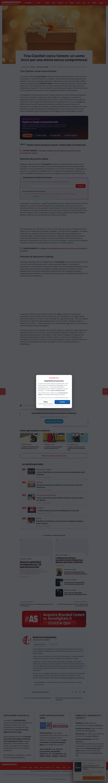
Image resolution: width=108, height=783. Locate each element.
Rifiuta (46, 402)
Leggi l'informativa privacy (61, 397)
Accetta (62, 402)
